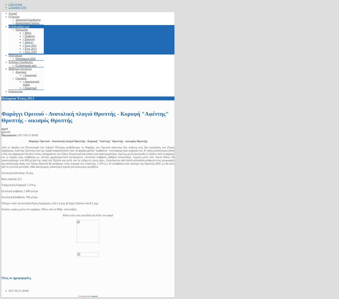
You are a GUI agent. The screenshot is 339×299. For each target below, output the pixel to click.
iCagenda (94, 296)
